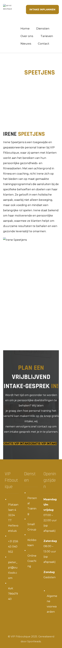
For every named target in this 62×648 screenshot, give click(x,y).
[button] (30, 443)
